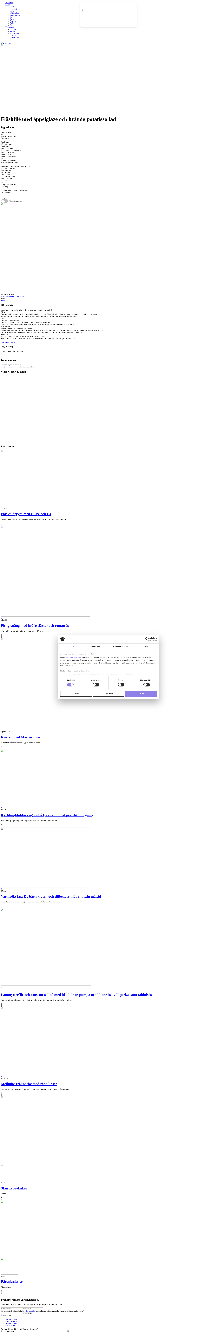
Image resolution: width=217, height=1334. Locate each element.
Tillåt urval (108, 694)
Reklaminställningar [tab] (121, 646)
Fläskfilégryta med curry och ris (26, 514)
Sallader (12, 342)
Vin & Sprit (9, 27)
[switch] (96, 685)
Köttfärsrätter (14, 13)
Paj (11, 17)
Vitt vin (12, 31)
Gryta (12, 19)
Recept (7, 5)
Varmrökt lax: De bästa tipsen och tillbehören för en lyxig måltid (51, 896)
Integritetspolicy (11, 1321)
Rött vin (13, 29)
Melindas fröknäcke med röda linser (29, 1084)
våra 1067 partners (73, 657)
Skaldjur (13, 21)
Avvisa (76, 694)
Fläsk (3, 342)
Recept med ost (15, 15)
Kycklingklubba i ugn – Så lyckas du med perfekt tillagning (47, 815)
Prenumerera (27, 1313)
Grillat (12, 23)
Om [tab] (146, 646)
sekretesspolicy (30, 1311)
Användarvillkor (11, 1319)
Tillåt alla (141, 694)
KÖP (3, 300)
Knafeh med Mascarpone (20, 737)
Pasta (12, 11)
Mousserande (14, 33)
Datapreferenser (11, 1323)
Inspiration (9, 3)
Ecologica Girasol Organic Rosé (12, 296)
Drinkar (12, 7)
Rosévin (13, 35)
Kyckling (13, 9)
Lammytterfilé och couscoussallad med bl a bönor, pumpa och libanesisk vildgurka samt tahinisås (76, 995)
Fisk (11, 25)
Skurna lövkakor (14, 1188)
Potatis (7, 342)
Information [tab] (95, 646)
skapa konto (15, 367)
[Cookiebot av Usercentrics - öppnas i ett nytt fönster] (147, 639)
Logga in (4, 367)
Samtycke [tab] (70, 646)
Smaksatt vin (14, 37)
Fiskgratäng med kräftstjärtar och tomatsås (35, 625)
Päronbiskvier (12, 1281)
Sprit (11, 39)
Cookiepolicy (10, 1325)
